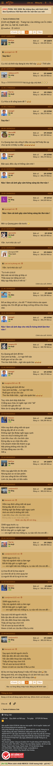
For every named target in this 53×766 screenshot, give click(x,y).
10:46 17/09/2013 (8, 88)
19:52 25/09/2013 (8, 248)
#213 (50, 340)
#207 (50, 169)
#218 (50, 538)
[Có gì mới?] (45, 3)
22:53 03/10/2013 (8, 414)
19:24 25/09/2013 (8, 229)
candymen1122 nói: (12, 554)
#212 (50, 313)
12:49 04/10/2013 (8, 634)
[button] (2, 2)
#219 (50, 582)
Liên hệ (5, 718)
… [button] (23, 32)
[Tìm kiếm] (50, 3)
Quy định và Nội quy (17, 718)
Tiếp (39, 32)
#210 (50, 248)
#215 (50, 414)
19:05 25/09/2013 (8, 193)
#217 (50, 484)
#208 (50, 193)
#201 (50, 36)
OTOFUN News (41, 718)
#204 (50, 107)
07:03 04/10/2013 (8, 484)
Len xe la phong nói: (13, 263)
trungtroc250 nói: (11, 383)
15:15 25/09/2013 (8, 169)
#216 (50, 457)
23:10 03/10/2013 (8, 457)
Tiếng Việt (7, 715)
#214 (50, 367)
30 (34, 32)
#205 (50, 128)
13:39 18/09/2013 (8, 150)
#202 (50, 69)
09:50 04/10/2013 (8, 538)
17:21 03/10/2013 (8, 340)
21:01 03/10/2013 (8, 367)
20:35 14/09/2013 (8, 69)
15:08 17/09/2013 (8, 107)
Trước (14, 32)
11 (27, 32)
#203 (50, 88)
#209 (50, 229)
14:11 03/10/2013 (8, 313)
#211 (50, 289)
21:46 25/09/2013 (8, 289)
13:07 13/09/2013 (8, 36)
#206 (50, 150)
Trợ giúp (30, 718)
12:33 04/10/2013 (8, 582)
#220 (50, 634)
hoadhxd (6, 28)
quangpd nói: (10, 52)
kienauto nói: (10, 500)
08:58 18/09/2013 (8, 128)
